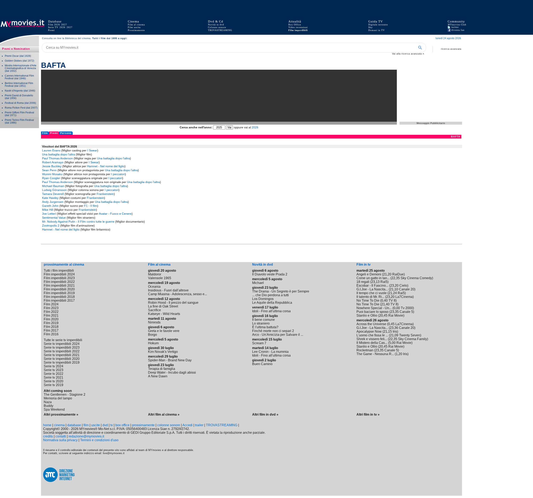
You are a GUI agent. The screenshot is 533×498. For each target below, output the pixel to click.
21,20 (387, 274)
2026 (62, 27)
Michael (258, 283)
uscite (95, 425)
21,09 (394, 335)
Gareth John (50, 205)
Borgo (152, 334)
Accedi (187, 425)
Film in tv (363, 264)
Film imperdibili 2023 (59, 278)
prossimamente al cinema (64, 264)
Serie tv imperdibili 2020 (62, 358)
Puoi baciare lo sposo (372, 311)
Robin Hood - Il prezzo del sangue (173, 302)
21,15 (388, 331)
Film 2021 (51, 315)
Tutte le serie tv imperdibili (63, 340)
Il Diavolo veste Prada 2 (269, 274)
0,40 (384, 300)
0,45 (391, 324)
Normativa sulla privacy (60, 440)
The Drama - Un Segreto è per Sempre (280, 291)
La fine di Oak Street (163, 306)
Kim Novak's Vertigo (163, 351)
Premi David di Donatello (19, 95)
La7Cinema (404, 297)
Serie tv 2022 (53, 373)
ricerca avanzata (451, 49)
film (86, 425)
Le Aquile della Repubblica (272, 302)
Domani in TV (376, 30)
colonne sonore (168, 425)
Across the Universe (371, 324)
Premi (51, 30)
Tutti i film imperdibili (59, 270)
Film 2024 (51, 304)
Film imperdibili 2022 (59, 282)
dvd (105, 425)
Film (45, 133)
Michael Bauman (53, 186)
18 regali (362, 282)
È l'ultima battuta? (265, 327)
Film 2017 (51, 330)
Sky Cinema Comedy (416, 278)
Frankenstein (105, 194)
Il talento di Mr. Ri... (370, 297)
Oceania (154, 286)
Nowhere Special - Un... (374, 308)
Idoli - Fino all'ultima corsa (271, 311)
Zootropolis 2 (50, 225)
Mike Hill (47, 209)
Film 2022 (51, 311)
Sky (370, 27)
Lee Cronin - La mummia (270, 351)
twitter (455, 27)
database (74, 425)
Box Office (294, 24)
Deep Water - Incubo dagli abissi (172, 372)
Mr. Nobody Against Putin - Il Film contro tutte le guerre (78, 221)
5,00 (392, 342)
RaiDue (398, 274)
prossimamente (143, 425)
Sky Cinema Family (412, 339)
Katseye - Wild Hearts (164, 314)
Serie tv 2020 (53, 381)
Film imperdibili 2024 (59, 274)
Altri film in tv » (368, 414)
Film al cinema (136, 24)
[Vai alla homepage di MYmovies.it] (24, 26)
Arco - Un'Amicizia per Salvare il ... (277, 334)
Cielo (403, 285)
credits (48, 436)
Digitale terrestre (378, 24)
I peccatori (118, 174)
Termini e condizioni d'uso (99, 440)
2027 (64, 24)
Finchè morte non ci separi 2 (273, 331)
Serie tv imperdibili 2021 (62, 355)
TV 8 (392, 300)
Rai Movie (395, 315)
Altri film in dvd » (265, 414)
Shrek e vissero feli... (371, 339)
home (47, 425)
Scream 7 (259, 343)
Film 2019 (51, 323)
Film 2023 (51, 308)
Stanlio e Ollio (366, 315)
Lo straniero (261, 323)
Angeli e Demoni (368, 274)
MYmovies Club (457, 24)
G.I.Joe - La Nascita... (372, 289)
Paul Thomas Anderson (57, 158)
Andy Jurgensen (53, 201)
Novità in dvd (216, 24)
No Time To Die (367, 300)
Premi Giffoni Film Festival (19, 112)
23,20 (394, 285)
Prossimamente (136, 30)
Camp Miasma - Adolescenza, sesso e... (177, 294)
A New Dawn (157, 376)
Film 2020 (51, 319)
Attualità (294, 21)
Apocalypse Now (369, 331)
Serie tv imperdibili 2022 (62, 351)
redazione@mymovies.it (86, 436)
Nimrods (154, 322)
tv (111, 425)
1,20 (399, 354)
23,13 (375, 282)
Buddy (48, 406)
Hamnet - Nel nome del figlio (106, 166)
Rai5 (383, 282)
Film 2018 (51, 326)
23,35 (394, 311)
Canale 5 (406, 311)
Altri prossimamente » (61, 414)
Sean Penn (49, 170)
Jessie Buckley (51, 166)
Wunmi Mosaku (52, 174)
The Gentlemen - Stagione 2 (64, 394)
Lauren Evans (51, 150)
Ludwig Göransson (54, 190)
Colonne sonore (217, 27)
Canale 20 (406, 289)
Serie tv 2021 (53, 377)
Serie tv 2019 (53, 385)
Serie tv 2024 (53, 366)
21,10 (394, 289)
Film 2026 (54, 24)
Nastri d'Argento (14, 90)
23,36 (394, 328)
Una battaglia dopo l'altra (58, 154)
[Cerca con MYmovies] (421, 47)
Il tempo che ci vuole (371, 293)
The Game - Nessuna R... (375, 354)
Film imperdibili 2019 (59, 293)
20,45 (383, 315)
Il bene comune (263, 319)
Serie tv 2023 (53, 370)
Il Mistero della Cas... (371, 342)
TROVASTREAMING (221, 425)
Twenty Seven (409, 335)
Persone (66, 133)
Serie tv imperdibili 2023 (62, 347)
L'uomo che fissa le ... (372, 335)
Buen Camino (262, 364)
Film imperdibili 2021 (59, 285)
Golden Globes (13, 60)
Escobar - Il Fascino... (372, 285)
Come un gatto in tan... (373, 278)
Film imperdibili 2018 (59, 297)
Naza (48, 402)
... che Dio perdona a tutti (270, 295)
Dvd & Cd (215, 21)
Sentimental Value (54, 217)
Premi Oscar (12, 56)
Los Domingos (263, 299)
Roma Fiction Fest (15, 107)
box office (122, 425)
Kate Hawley (50, 197)
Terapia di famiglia (161, 368)
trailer (199, 425)
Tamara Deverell (53, 194)
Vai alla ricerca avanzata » (408, 53)
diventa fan (458, 30)
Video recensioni (298, 27)
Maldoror (154, 274)
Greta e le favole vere (163, 331)
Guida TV (375, 21)
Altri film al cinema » (163, 414)
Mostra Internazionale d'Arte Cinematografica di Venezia (20, 66)
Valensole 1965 (159, 278)
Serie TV (53, 27)
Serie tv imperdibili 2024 (62, 344)
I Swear (92, 150)
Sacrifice (154, 310)
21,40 (385, 304)
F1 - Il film (90, 205)
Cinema (133, 21)
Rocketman (364, 350)
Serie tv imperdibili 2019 (62, 362)
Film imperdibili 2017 (59, 300)
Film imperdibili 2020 (59, 289)
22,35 (395, 278)
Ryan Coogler (51, 178)
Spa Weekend (54, 409)
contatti (60, 436)
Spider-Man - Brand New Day (170, 360)
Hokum (153, 343)
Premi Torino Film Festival (19, 120)
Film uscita (134, 27)
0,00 (397, 308)
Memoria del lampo (58, 398)
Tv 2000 (407, 308)
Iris (395, 331)
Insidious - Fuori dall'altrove (168, 290)
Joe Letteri (49, 213)
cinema (59, 425)
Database (55, 21)
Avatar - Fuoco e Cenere (115, 213)
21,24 (393, 293)
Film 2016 (51, 334)
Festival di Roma (14, 103)
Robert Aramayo (53, 162)
